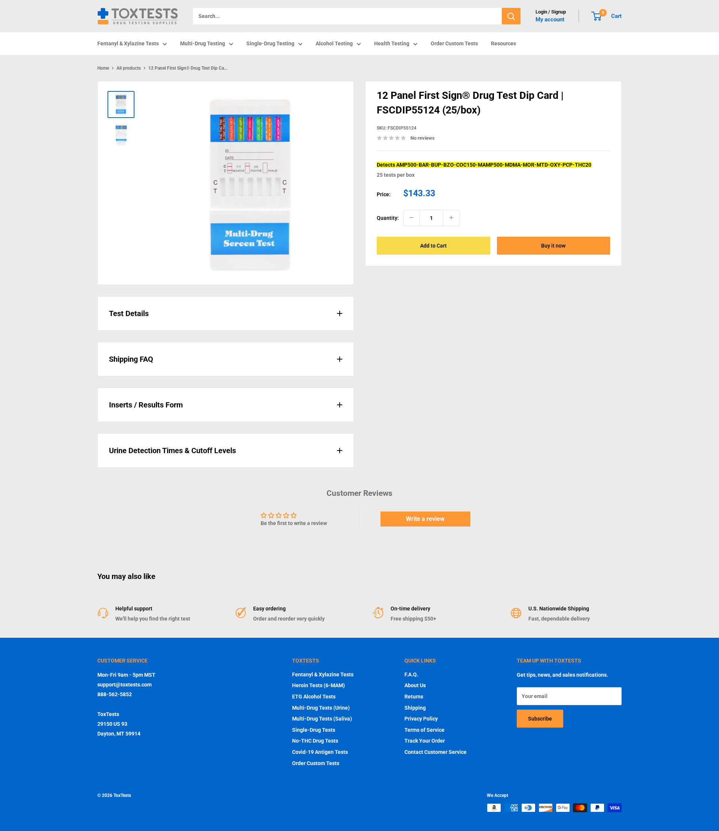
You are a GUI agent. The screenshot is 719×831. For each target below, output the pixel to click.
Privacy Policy (421, 719)
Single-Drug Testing (270, 43)
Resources (503, 43)
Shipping (415, 708)
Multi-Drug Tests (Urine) (321, 708)
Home (103, 68)
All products (128, 68)
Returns (413, 697)
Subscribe (540, 719)
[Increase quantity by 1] (451, 217)
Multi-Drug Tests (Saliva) (322, 719)
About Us (415, 685)
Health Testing (391, 43)
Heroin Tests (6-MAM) (318, 685)
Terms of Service (424, 730)
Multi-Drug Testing (202, 43)
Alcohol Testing (334, 43)
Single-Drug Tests (313, 730)
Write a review (425, 518)
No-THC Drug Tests (315, 741)
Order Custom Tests (454, 43)
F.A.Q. (411, 674)
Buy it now (553, 245)
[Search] (511, 16)
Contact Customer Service (435, 752)
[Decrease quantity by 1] (411, 217)
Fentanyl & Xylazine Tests (128, 43)
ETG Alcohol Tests (314, 697)
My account (550, 19)
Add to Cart (433, 245)
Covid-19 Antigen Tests (320, 752)
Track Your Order (424, 741)
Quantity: (388, 218)
